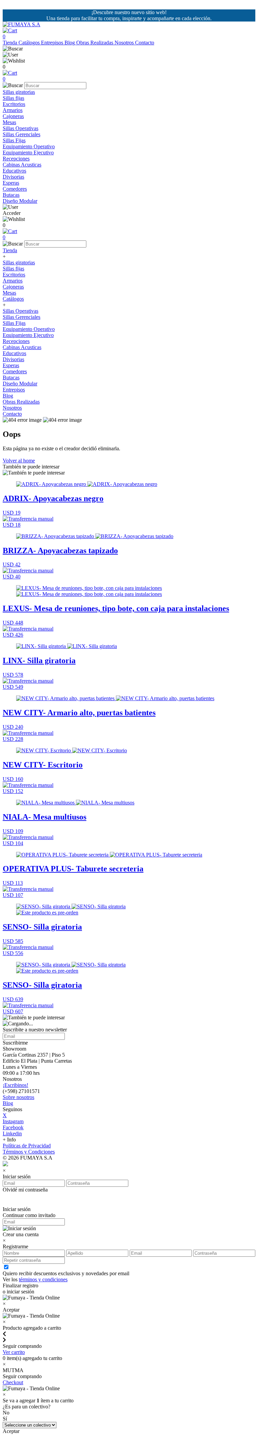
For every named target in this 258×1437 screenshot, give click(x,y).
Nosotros (125, 42)
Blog (70, 42)
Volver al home (19, 460)
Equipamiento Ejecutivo (28, 152)
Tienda (10, 42)
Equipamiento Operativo (29, 146)
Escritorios (14, 104)
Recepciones (16, 158)
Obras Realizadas (95, 42)
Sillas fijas (13, 98)
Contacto (144, 42)
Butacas (11, 195)
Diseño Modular (20, 201)
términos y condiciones (43, 1279)
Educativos (14, 171)
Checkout (13, 1382)
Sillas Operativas (20, 128)
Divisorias (13, 177)
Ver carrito (14, 1352)
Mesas (9, 122)
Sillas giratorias (19, 92)
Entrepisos (52, 42)
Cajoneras (13, 116)
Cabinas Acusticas (22, 164)
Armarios (13, 110)
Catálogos (29, 42)
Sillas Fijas (14, 140)
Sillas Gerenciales (21, 134)
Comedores (15, 189)
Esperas (11, 183)
